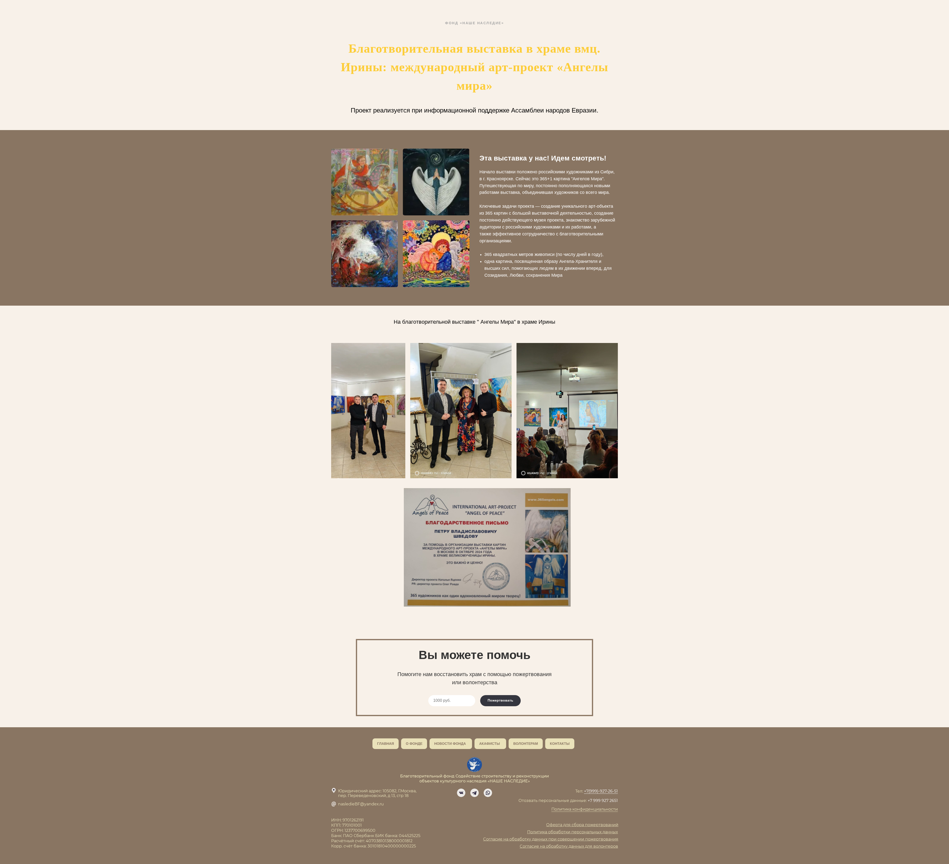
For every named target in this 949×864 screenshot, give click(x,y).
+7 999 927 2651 (603, 800)
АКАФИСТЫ (489, 744)
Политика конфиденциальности (584, 809)
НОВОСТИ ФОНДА (450, 744)
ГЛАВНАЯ (385, 744)
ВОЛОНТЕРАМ (525, 744)
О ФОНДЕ (414, 744)
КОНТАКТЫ (560, 744)
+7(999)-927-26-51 (601, 791)
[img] (461, 793)
